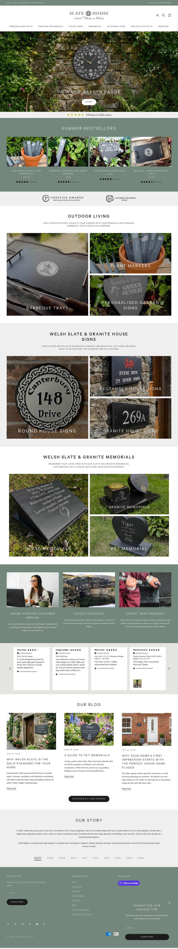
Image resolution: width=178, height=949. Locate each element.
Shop (89, 102)
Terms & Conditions (80, 910)
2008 (50, 858)
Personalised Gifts (21, 26)
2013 (95, 858)
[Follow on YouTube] (37, 924)
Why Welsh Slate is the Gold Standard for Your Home (29, 763)
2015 (107, 858)
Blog (74, 905)
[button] (26, 182)
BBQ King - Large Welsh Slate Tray (151, 172)
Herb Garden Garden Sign (109, 171)
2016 (118, 858)
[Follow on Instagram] (22, 924)
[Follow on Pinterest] (29, 924)
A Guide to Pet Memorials (87, 755)
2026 (141, 858)
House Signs (76, 26)
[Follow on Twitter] (15, 924)
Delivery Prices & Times (82, 914)
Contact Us (77, 886)
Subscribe (147, 937)
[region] (90, 668)
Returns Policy (78, 896)
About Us (76, 900)
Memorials (95, 26)
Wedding (163, 26)
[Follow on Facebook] (8, 924)
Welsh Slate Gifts (142, 26)
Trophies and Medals (50, 26)
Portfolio (76, 891)
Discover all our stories (89, 799)
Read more (11, 788)
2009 (62, 858)
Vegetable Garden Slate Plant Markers (68, 172)
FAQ (74, 882)
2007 (38, 858)
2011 (84, 858)
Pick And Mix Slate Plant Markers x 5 (27, 172)
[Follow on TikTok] (44, 924)
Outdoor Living (116, 26)
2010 (74, 858)
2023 (129, 858)
